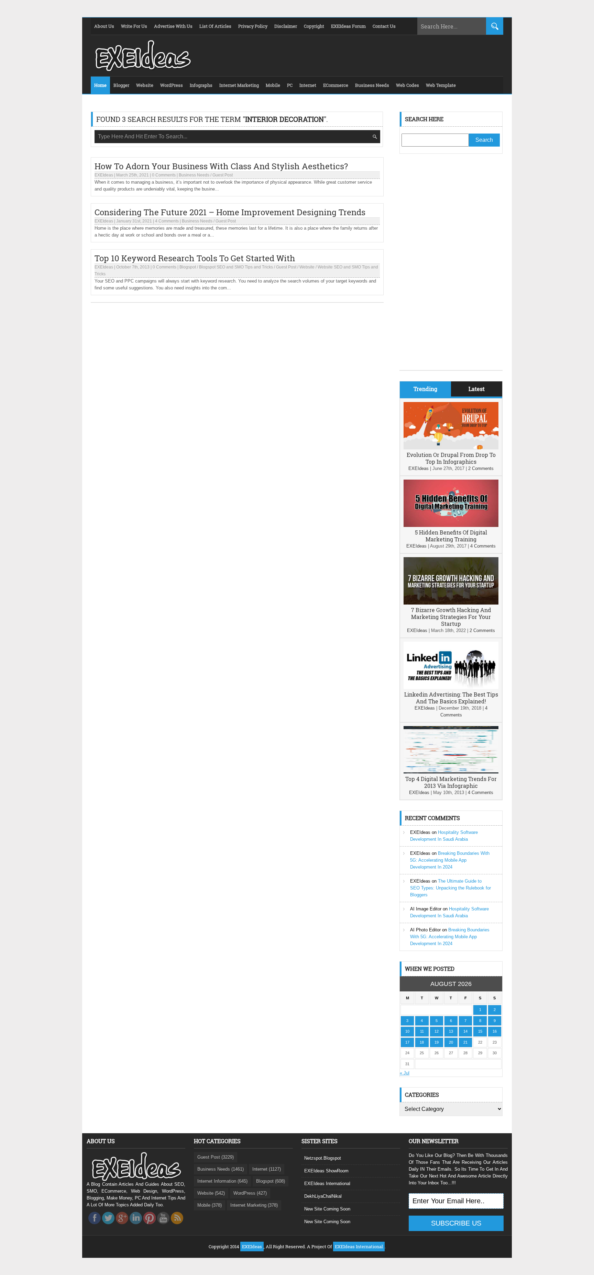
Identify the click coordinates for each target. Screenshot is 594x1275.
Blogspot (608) (270, 1181)
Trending (425, 388)
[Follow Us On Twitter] (108, 1226)
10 (407, 1031)
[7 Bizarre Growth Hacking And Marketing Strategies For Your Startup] (451, 603)
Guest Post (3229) (215, 1157)
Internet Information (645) (222, 1181)
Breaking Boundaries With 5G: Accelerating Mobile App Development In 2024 (450, 860)
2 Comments (481, 468)
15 (480, 1031)
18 (422, 1042)
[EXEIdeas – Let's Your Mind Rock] (142, 69)
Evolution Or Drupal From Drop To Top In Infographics (451, 458)
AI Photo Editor (425, 929)
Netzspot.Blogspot (322, 1158)
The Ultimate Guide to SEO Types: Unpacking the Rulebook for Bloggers (450, 887)
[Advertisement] (451, 267)
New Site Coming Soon (327, 1208)
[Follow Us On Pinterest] (149, 1226)
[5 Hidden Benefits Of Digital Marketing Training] (451, 525)
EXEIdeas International (327, 1183)
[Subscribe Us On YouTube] (163, 1226)
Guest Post (222, 175)
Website (307, 267)
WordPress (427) (250, 1193)
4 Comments (167, 221)
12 (436, 1031)
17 (407, 1042)
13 (451, 1031)
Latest (477, 388)
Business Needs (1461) (220, 1169)
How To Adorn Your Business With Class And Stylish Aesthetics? (221, 166)
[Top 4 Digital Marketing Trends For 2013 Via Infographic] (451, 771)
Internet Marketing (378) (254, 1205)
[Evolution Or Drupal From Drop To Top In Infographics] (451, 447)
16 (495, 1031)
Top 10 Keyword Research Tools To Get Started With (195, 258)
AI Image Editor (425, 908)
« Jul (404, 1073)
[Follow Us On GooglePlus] (122, 1226)
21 (465, 1042)
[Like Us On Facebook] (94, 1226)
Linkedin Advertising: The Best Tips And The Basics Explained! (451, 698)
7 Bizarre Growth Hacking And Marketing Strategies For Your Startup (451, 616)
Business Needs (194, 175)
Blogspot (187, 267)
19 (436, 1042)
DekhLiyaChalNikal (323, 1196)
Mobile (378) (209, 1205)
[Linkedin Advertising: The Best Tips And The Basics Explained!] (451, 687)
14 (465, 1031)
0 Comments (164, 175)
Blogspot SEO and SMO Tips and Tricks (236, 267)
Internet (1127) (266, 1169)
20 (451, 1042)
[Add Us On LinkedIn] (136, 1226)
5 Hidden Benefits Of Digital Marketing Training (451, 536)
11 (422, 1031)
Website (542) (211, 1193)
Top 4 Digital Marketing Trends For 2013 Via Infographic (451, 782)
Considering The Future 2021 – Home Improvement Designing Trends (230, 212)
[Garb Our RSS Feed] (177, 1226)
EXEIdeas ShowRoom (326, 1170)
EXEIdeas (104, 175)
